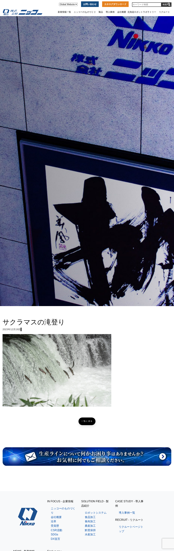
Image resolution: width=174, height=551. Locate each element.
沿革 (53, 521)
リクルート (164, 12)
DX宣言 (55, 538)
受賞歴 (55, 525)
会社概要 (121, 12)
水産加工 (90, 534)
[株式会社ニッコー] (28, 523)
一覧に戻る (87, 421)
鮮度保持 (90, 530)
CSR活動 (56, 530)
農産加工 (90, 525)
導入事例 (110, 12)
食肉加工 (90, 521)
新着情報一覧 (64, 12)
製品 (101, 12)
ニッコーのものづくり (85, 12)
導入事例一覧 (127, 512)
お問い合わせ (90, 4)
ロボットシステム (96, 512)
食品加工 (90, 517)
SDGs (54, 534)
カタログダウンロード (115, 4)
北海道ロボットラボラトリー (141, 12)
